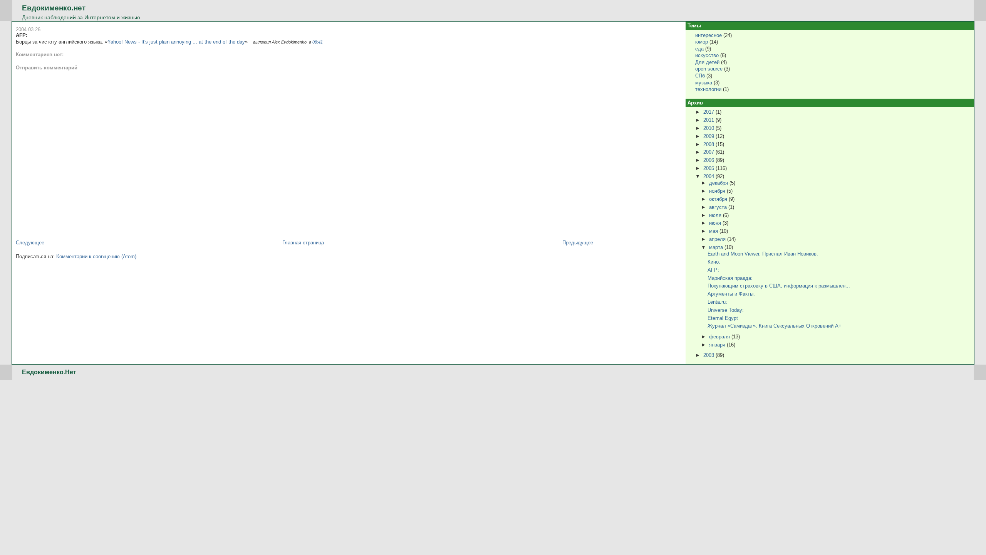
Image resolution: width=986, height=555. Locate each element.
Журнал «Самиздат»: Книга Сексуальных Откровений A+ (775, 326)
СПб (700, 76)
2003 (709, 355)
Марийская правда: (730, 278)
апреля (718, 239)
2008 (709, 144)
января (718, 345)
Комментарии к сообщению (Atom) (96, 256)
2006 (709, 160)
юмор (701, 42)
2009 (709, 136)
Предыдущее (577, 243)
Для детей (707, 62)
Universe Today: (726, 310)
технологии (708, 89)
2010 (709, 128)
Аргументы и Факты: (731, 294)
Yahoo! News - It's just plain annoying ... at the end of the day (176, 42)
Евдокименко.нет (54, 8)
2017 (709, 112)
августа (718, 207)
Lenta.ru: (717, 302)
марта (716, 247)
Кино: (714, 262)
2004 (709, 176)
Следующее (30, 243)
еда (699, 49)
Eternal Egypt (723, 318)
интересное (708, 35)
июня (716, 223)
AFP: (21, 35)
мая (714, 231)
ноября (718, 191)
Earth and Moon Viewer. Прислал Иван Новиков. (763, 254)
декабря (719, 183)
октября (719, 199)
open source (709, 69)
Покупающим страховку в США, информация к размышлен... (779, 286)
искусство (707, 55)
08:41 (317, 42)
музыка (703, 83)
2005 (709, 168)
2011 (709, 120)
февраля (720, 337)
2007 (709, 152)
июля (716, 215)
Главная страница (303, 243)
